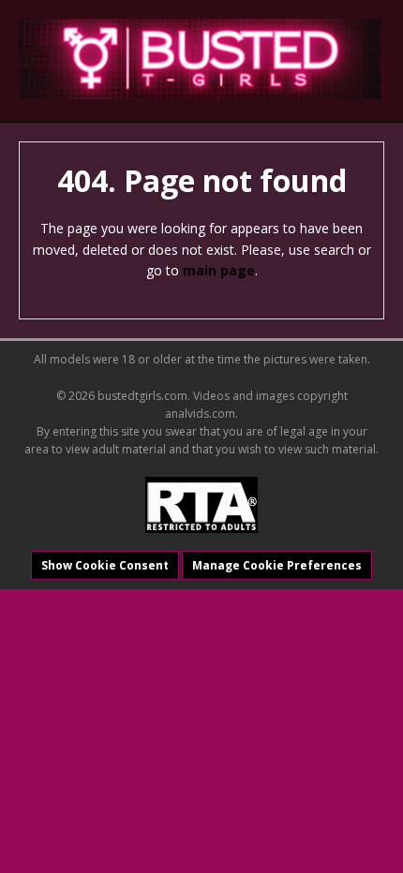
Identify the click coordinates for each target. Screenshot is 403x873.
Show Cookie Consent (105, 565)
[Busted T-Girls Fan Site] (201, 59)
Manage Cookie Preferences (277, 565)
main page (219, 270)
